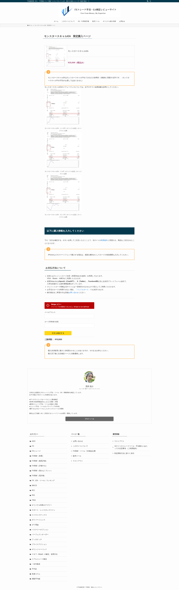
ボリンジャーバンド (39, 549)
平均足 (34, 569)
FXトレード (36, 451)
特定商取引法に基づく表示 (124, 453)
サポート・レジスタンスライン (43, 510)
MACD (34, 485)
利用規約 (104, 240)
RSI (33, 495)
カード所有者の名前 (52, 322)
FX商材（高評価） (39, 475)
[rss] (147, 1)
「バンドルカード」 (82, 289)
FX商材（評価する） (39, 466)
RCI (33, 490)
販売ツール (77, 456)
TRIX (34, 500)
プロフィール (89, 419)
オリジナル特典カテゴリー (42, 505)
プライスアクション (39, 544)
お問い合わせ (74, 292)
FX (33, 446)
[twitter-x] (145, 1)
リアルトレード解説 (39, 559)
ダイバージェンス (38, 520)
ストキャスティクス (39, 515)
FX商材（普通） (38, 456)
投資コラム (36, 574)
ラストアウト (78, 461)
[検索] (150, 1)
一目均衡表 (36, 564)
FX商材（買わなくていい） (42, 471)
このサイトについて (80, 446)
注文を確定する (58, 333)
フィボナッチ (37, 539)
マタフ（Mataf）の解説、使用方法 (44, 554)
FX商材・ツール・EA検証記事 (84, 451)
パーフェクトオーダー (40, 534)
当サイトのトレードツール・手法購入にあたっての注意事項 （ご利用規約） (131, 447)
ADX (33, 441)
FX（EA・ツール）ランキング (43, 480)
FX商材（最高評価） (39, 461)
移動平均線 (36, 579)
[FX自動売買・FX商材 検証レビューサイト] (89, 11)
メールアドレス (50, 312)
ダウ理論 (35, 525)
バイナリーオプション (40, 529)
